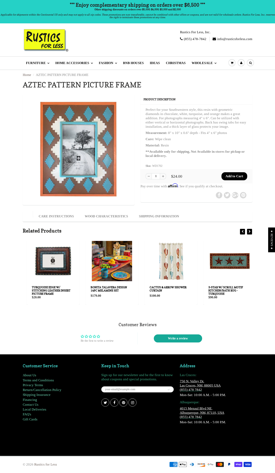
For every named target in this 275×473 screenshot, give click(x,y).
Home (27, 75)
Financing (30, 400)
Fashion (106, 63)
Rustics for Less (45, 464)
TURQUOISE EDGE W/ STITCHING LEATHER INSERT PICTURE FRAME (47, 290)
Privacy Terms (33, 385)
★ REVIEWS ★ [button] (271, 240)
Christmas (176, 63)
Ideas (155, 63)
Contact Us (30, 405)
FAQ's (27, 414)
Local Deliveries (34, 409)
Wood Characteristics (106, 216)
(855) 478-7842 (195, 39)
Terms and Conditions (38, 380)
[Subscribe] (168, 389)
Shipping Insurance (37, 395)
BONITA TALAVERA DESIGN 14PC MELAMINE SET (105, 288)
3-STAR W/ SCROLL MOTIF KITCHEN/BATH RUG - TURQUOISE (222, 290)
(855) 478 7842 (191, 390)
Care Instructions (56, 216)
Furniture (36, 63)
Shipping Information (159, 216)
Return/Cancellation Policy (42, 390)
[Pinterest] (123, 402)
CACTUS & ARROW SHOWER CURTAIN (164, 288)
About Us (29, 375)
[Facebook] (114, 402)
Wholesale (202, 63)
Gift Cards (30, 419)
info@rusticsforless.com (234, 39)
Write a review (178, 338)
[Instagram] (132, 402)
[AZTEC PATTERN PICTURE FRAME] (78, 149)
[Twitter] (105, 402)
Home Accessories (72, 63)
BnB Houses (133, 63)
